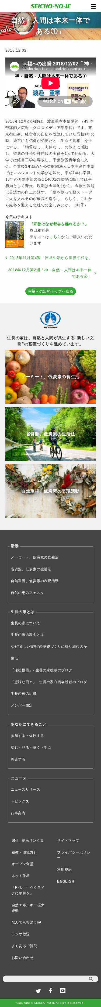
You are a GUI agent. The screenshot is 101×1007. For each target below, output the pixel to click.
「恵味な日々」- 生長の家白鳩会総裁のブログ (49, 682)
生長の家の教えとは (27, 635)
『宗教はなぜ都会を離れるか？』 (59, 224)
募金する (18, 759)
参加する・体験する (27, 736)
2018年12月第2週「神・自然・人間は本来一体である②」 (50, 273)
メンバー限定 (22, 705)
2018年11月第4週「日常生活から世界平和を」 (51, 258)
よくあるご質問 (24, 946)
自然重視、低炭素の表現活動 (35, 581)
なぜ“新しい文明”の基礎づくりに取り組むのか (49, 646)
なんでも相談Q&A (27, 922)
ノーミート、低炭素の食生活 (35, 557)
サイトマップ (68, 840)
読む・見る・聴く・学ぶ (31, 748)
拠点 (14, 658)
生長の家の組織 (24, 693)
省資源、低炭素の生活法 (31, 569)
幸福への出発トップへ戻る (50, 291)
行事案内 (18, 813)
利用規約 (64, 870)
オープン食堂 (23, 864)
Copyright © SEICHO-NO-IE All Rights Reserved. (50, 1002)
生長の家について (25, 623)
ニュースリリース (25, 789)
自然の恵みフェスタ (27, 593)
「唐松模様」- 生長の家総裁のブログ (41, 670)
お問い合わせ (23, 958)
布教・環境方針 (24, 852)
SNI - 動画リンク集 (28, 840)
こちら (55, 237)
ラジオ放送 (21, 934)
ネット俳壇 (21, 876)
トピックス (20, 801)
